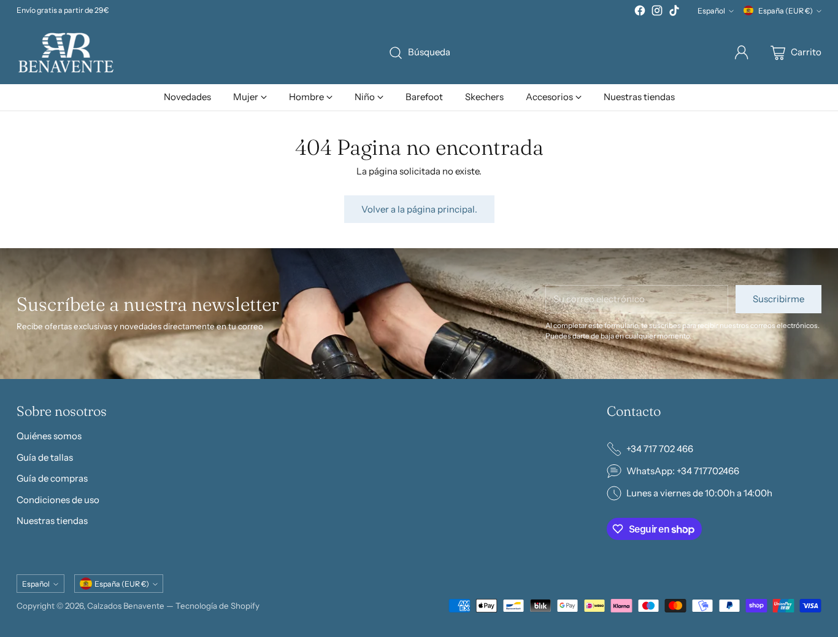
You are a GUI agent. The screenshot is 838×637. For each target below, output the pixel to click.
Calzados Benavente (125, 606)
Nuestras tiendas (52, 520)
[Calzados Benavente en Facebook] (640, 12)
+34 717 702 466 (659, 449)
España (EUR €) (785, 10)
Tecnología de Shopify (217, 606)
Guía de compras (52, 478)
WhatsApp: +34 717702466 (682, 471)
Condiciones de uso (58, 500)
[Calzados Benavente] (66, 52)
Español (711, 10)
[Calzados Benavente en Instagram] (657, 12)
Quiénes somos (49, 436)
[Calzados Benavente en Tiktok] (674, 12)
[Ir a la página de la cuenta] (741, 52)
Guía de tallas (45, 457)
